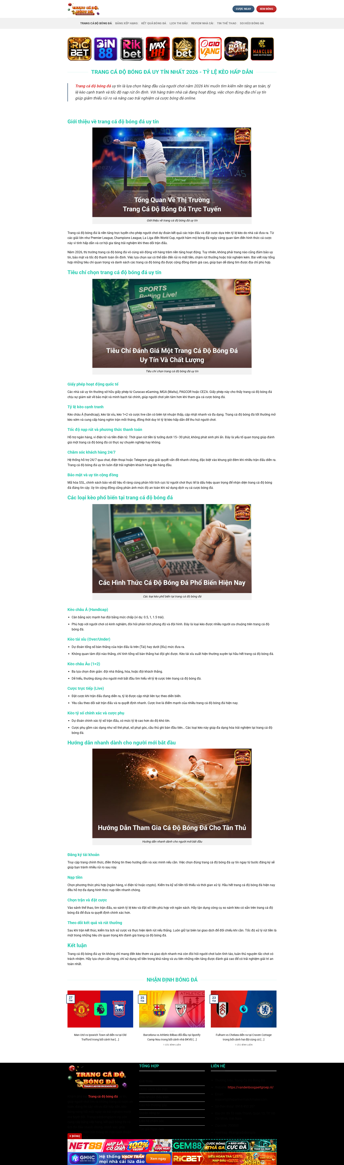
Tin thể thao (226, 23)
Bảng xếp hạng (126, 23)
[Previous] (67, 1023)
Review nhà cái (202, 23)
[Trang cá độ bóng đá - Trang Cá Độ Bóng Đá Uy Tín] (85, 8)
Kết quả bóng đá (153, 23)
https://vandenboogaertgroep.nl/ (251, 1087)
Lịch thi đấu (179, 23)
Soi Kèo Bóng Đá (252, 23)
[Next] (277, 1023)
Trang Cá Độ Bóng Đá (96, 23)
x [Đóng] (74, 1136)
